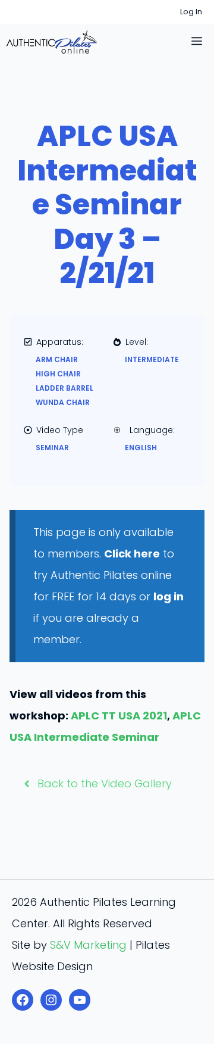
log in (168, 596)
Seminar (52, 447)
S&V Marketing (88, 944)
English (141, 447)
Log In (191, 11)
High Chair (58, 374)
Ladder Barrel (64, 388)
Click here (132, 553)
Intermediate (152, 359)
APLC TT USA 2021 (119, 715)
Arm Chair (57, 359)
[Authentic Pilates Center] (51, 42)
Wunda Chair (63, 402)
